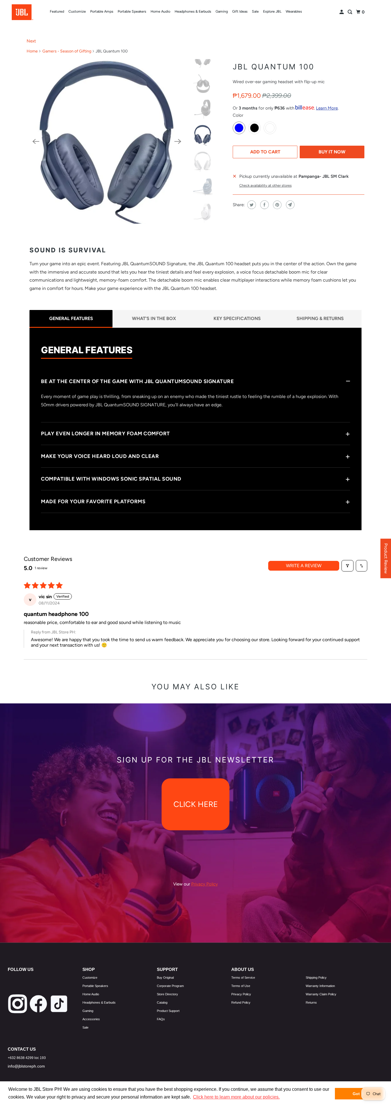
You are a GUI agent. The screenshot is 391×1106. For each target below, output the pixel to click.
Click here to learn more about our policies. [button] (236, 1097)
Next (31, 41)
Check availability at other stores (265, 185)
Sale (255, 11)
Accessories (91, 1019)
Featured (57, 11)
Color (238, 115)
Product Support (168, 1011)
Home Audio (160, 11)
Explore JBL (272, 11)
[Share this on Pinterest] (277, 204)
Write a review (303, 565)
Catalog (162, 1002)
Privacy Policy (241, 994)
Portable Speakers (132, 11)
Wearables (294, 11)
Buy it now (332, 152)
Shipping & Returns (320, 318)
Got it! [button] (359, 1093)
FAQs (161, 1019)
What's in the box (154, 318)
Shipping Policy (316, 977)
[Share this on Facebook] (264, 204)
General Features (71, 318)
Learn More (327, 108)
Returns (311, 1002)
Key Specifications (237, 318)
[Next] (177, 141)
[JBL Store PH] (22, 12)
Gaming (222, 11)
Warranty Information (320, 986)
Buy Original (165, 977)
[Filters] (347, 565)
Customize (77, 11)
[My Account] (342, 12)
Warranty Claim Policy (321, 994)
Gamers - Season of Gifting (66, 51)
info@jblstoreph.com (26, 1066)
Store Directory (167, 994)
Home (32, 51)
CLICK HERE (195, 804)
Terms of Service (243, 977)
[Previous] (35, 141)
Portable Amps (101, 11)
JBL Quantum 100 (273, 66)
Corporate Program (170, 986)
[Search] (350, 12)
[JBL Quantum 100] (107, 141)
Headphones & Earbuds (193, 11)
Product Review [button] (385, 558)
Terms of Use (240, 986)
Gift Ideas (240, 11)
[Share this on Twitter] (251, 204)
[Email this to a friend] (290, 204)
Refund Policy (240, 1002)
